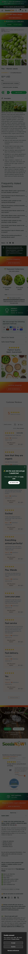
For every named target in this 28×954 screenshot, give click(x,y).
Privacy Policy (15, 939)
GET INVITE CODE (14, 482)
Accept (13, 943)
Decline (13, 946)
